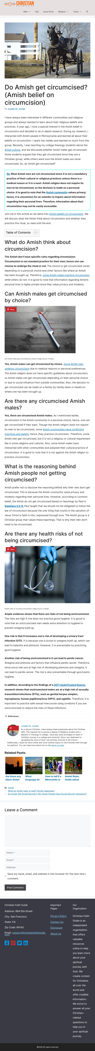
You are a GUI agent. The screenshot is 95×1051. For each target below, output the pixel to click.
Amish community (57, 192)
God (37, 12)
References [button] (13, 716)
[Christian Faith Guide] (19, 4)
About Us (55, 933)
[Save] (11, 309)
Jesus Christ (48, 12)
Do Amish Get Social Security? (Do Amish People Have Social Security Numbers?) (47, 794)
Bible (26, 12)
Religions (62, 12)
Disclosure (56, 927)
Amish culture (12, 149)
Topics (76, 12)
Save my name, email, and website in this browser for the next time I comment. (46, 876)
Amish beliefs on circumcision (66, 213)
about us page (57, 745)
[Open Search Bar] (87, 12)
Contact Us (56, 921)
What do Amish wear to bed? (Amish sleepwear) (31, 791)
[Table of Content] (36, 232)
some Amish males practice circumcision (66, 275)
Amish (11, 788)
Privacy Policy (58, 916)
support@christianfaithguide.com (25, 933)
